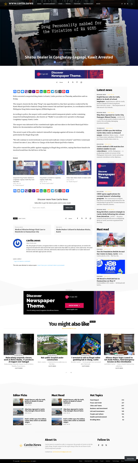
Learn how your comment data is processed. (51, 265)
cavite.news (62, 62)
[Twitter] (127, 3)
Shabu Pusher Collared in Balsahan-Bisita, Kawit (73, 231)
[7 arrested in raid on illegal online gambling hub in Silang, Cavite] (86, 344)
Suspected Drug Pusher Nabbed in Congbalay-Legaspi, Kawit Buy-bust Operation (23, 179)
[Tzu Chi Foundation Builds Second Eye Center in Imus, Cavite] (111, 240)
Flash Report (54, 49)
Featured (100, 249)
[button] (131, 3)
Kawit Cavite (22, 218)
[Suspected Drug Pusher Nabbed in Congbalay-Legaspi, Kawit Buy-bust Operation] (25, 168)
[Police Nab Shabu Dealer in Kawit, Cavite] (79, 168)
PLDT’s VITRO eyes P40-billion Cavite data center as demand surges (109, 133)
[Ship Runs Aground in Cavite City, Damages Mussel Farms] (18, 412)
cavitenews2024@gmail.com (61, 452)
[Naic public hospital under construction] (52, 344)
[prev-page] (66, 373)
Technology (101, 128)
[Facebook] (122, 3)
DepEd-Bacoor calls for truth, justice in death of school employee (108, 99)
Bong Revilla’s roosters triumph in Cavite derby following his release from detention (111, 214)
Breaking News (101, 94)
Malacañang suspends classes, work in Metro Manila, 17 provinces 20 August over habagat (19, 360)
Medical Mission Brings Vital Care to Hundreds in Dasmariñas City (30, 231)
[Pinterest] (77, 82)
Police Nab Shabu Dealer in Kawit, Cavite (79, 178)
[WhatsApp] (81, 82)
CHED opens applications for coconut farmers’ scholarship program (108, 196)
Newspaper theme (26, 461)
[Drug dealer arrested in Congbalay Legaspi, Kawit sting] (52, 168)
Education (100, 144)
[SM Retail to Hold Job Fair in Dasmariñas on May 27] (111, 267)
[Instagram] (124, 3)
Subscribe (69, 208)
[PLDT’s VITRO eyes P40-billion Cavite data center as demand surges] (18, 421)
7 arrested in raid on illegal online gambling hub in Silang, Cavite (85, 359)
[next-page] (71, 373)
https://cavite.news (31, 243)
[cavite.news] (55, 62)
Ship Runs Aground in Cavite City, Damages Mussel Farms (35, 410)
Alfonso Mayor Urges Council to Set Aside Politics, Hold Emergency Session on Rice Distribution (119, 360)
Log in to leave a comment (22, 261)
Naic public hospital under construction (52, 359)
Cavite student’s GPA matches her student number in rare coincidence (110, 149)
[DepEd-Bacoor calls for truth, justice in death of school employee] (18, 402)
